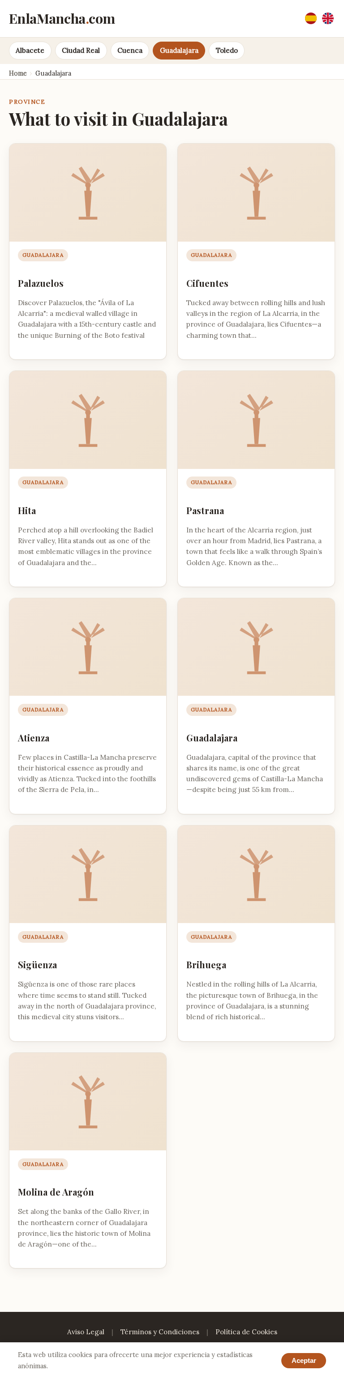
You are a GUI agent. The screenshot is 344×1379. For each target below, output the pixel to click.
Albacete (30, 50)
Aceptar (304, 1360)
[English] (328, 18)
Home (18, 73)
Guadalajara (179, 50)
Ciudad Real (81, 50)
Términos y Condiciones (159, 1332)
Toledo (227, 50)
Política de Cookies (246, 1332)
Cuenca (129, 50)
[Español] (311, 18)
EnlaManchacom (62, 18)
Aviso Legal (85, 1332)
